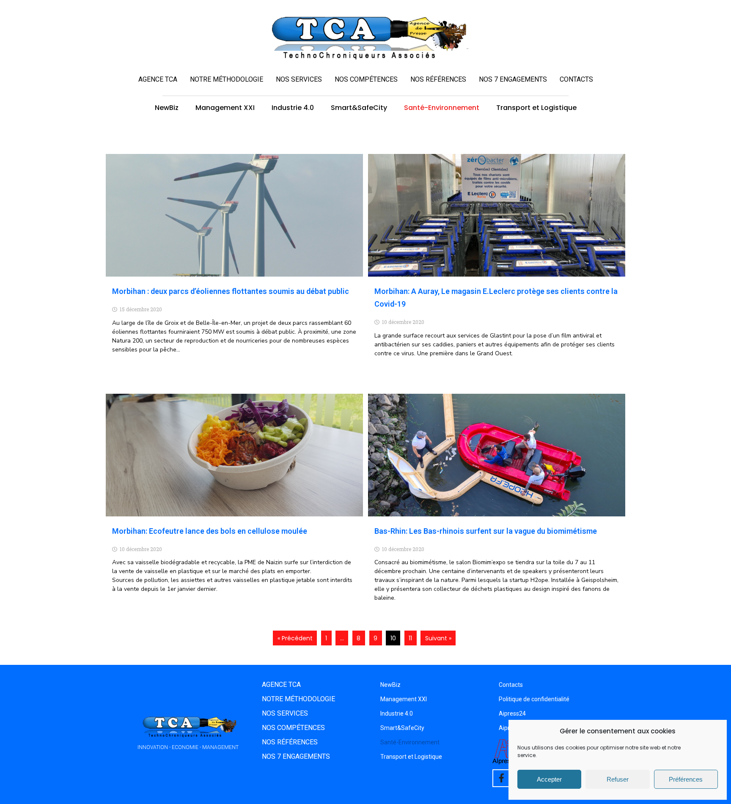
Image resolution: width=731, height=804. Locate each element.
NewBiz (167, 108)
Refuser (618, 779)
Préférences (686, 779)
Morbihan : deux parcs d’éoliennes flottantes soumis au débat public (230, 291)
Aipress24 (512, 713)
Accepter (549, 779)
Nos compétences (366, 79)
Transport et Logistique (536, 108)
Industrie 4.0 (293, 108)
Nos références (438, 79)
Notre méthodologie (226, 79)
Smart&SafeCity (359, 108)
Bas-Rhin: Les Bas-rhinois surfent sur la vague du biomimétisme (485, 531)
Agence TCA (157, 79)
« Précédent (295, 638)
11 (410, 638)
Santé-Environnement (441, 108)
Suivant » (438, 638)
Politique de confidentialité (534, 699)
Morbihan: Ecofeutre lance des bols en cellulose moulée (209, 531)
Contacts (576, 79)
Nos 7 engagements (513, 79)
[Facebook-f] (501, 778)
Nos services (299, 79)
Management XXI (225, 108)
